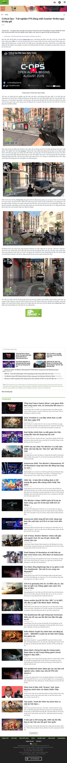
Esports (38, 741)
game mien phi (9, 386)
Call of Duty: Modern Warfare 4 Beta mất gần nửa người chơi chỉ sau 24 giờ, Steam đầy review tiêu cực (42, 538)
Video (33, 738)
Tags (4, 384)
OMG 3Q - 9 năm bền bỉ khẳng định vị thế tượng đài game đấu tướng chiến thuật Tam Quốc (28, 373)
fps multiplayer (19, 387)
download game (22, 384)
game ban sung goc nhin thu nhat (21, 386)
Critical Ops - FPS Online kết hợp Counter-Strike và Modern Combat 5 (22, 36)
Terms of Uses (31, 755)
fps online (49, 386)
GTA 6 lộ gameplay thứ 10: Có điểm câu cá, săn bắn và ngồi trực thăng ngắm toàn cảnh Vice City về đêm (43, 586)
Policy (37, 755)
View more (33, 733)
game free (12, 384)
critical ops (34, 387)
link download (29, 384)
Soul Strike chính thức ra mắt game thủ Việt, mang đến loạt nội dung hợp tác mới (23, 364)
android (8, 384)
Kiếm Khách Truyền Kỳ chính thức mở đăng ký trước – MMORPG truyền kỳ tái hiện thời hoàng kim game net (43, 634)
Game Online (30, 741)
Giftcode (14, 738)
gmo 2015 (32, 386)
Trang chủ (5, 738)
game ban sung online (57, 386)
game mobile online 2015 (40, 386)
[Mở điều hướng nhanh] (64, 14)
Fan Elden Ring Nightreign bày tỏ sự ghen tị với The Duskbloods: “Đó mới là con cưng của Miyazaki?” (44, 569)
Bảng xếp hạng (24, 738)
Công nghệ (51, 738)
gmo (16, 384)
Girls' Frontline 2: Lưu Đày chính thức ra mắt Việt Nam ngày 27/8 (54, 355)
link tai (55, 384)
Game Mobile (61, 738)
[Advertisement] (33, 333)
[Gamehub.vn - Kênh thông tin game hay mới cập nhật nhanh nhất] (4, 2)
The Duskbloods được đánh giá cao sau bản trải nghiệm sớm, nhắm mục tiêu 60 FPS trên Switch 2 (44, 671)
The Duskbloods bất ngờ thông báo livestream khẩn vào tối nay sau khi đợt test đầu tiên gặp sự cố (43, 617)
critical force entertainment (44, 387)
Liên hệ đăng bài (34, 758)
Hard (3, 24)
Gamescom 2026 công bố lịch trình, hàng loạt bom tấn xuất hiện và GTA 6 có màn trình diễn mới (30, 378)
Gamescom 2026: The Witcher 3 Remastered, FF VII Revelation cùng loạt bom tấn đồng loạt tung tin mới (44, 465)
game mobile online (49, 384)
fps (43, 384)
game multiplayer (27, 387)
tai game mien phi (37, 384)
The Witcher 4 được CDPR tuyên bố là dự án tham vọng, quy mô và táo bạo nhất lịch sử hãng (29, 376)
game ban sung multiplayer (9, 387)
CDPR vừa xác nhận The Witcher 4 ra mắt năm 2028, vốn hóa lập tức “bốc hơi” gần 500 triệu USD (54, 364)
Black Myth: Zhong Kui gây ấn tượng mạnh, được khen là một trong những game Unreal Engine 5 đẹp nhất (42, 652)
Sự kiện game (41, 738)
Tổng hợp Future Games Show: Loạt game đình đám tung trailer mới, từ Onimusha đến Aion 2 (23, 356)
